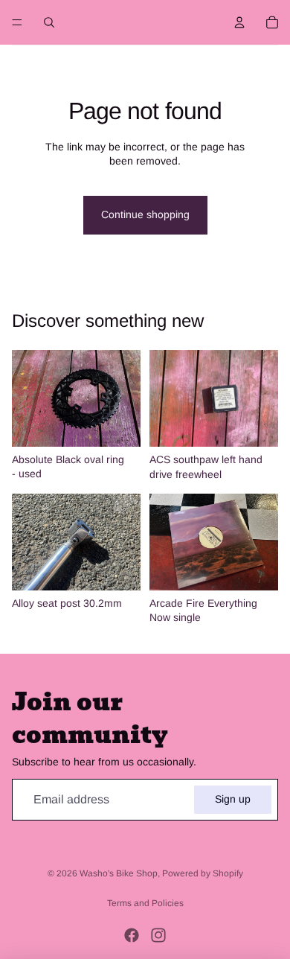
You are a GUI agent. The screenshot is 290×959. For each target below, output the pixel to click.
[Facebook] (132, 935)
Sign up (233, 799)
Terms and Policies (145, 903)
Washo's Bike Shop (119, 873)
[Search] (49, 22)
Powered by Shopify (202, 873)
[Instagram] (158, 935)
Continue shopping (145, 214)
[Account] (239, 22)
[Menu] (17, 22)
